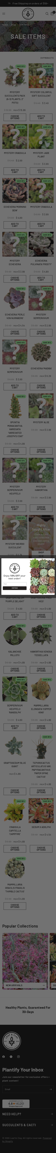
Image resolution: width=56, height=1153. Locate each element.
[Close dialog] (53, 560)
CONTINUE (15, 588)
